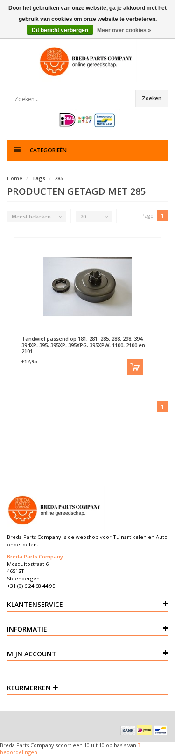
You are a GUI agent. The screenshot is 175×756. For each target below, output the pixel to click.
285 (59, 178)
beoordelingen (18, 752)
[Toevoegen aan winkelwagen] (135, 367)
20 (83, 216)
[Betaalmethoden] (127, 730)
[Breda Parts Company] (87, 61)
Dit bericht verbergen (60, 30)
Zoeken (151, 98)
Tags (38, 178)
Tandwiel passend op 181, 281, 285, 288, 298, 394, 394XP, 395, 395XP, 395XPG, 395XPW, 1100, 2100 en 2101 (83, 344)
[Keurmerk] (87, 119)
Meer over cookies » (124, 30)
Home (14, 178)
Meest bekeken (31, 216)
